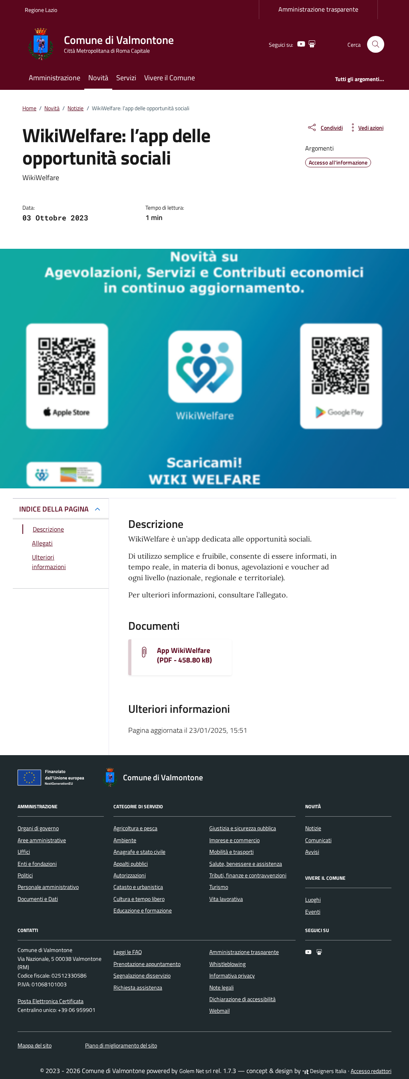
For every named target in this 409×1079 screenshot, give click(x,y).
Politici (25, 875)
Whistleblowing (227, 964)
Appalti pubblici (130, 863)
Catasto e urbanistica (138, 887)
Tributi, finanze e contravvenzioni (247, 875)
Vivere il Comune (169, 77)
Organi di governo (38, 828)
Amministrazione (54, 77)
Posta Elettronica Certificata (50, 1001)
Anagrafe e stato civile (139, 851)
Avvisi (312, 851)
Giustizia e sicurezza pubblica (242, 828)
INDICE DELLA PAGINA (54, 509)
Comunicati (318, 840)
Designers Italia (327, 1071)
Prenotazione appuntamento (147, 964)
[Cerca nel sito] (375, 44)
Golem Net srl (195, 1071)
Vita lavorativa (226, 899)
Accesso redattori (371, 1071)
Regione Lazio (41, 10)
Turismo (218, 887)
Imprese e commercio (234, 840)
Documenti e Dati (38, 899)
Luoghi (313, 899)
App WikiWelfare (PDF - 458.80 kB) (184, 655)
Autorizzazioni (129, 875)
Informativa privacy (232, 975)
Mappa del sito (35, 1045)
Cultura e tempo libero (139, 899)
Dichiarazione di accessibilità (242, 999)
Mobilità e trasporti (231, 851)
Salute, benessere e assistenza (245, 863)
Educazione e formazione (142, 910)
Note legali (221, 987)
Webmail (219, 1010)
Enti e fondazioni (37, 863)
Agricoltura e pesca (135, 828)
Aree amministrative (42, 840)
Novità (98, 77)
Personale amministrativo (48, 887)
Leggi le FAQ (127, 952)
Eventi (312, 911)
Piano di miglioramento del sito (121, 1045)
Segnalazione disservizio (142, 975)
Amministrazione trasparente (318, 9)
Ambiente (124, 840)
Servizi (126, 77)
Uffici (24, 851)
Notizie (313, 828)
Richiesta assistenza (137, 987)
